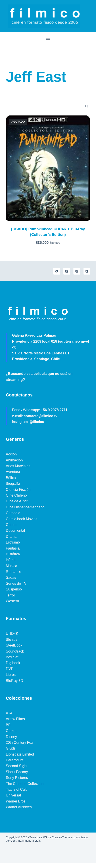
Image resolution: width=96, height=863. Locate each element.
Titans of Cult (16, 789)
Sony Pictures (17, 778)
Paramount (14, 760)
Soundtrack (15, 651)
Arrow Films (15, 719)
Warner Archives (19, 807)
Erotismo (13, 542)
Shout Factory (17, 772)
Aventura (13, 472)
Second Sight (16, 766)
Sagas (11, 577)
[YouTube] (86, 271)
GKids (11, 748)
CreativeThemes (62, 837)
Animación (14, 460)
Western (12, 601)
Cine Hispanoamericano (25, 507)
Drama (11, 536)
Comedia (13, 513)
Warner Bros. (16, 801)
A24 (9, 713)
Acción (11, 454)
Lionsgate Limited (20, 754)
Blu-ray (11, 639)
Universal (13, 795)
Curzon (11, 731)
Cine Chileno (16, 495)
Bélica (11, 478)
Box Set (12, 657)
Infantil (11, 560)
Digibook (13, 663)
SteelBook (14, 645)
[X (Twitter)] (66, 271)
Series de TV (16, 583)
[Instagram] (76, 271)
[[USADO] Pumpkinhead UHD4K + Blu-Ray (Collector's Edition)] (48, 168)
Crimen (11, 525)
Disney (11, 737)
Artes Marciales (18, 466)
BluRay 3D (14, 681)
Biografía (13, 483)
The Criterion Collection (25, 784)
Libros (11, 675)
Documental (15, 530)
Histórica (13, 554)
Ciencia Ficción (18, 489)
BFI (8, 725)
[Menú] (48, 40)
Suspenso (14, 589)
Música (11, 566)
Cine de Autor (16, 501)
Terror (10, 595)
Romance (13, 572)
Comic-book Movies (21, 519)
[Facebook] (56, 271)
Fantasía (13, 548)
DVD (10, 669)
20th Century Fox (19, 742)
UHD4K (12, 633)
